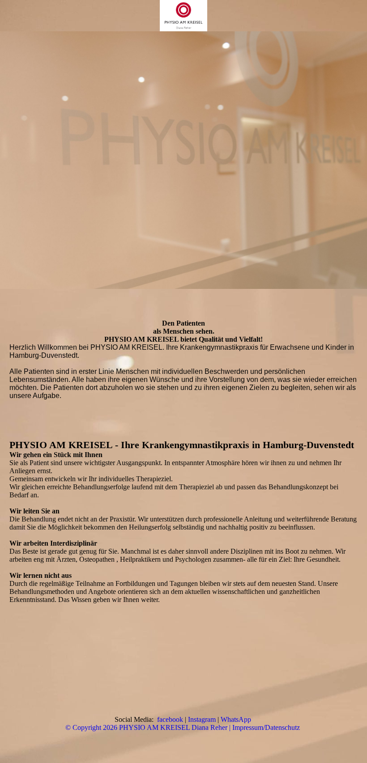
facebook (170, 719)
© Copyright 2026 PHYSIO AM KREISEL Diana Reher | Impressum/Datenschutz (182, 727)
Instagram (202, 719)
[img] (183, 15)
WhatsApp (236, 719)
